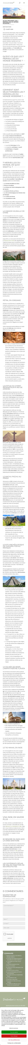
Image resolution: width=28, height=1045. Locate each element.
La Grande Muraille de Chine (13, 964)
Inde (16, 850)
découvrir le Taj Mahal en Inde (13, 826)
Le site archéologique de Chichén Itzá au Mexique (14, 972)
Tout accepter (14, 1032)
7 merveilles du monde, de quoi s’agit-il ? (14, 962)
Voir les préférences (14, 1040)
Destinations (7, 27)
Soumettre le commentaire (16, 944)
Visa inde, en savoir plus (12, 979)
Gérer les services (13, 1028)
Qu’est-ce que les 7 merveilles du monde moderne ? (14, 956)
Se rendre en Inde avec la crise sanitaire (14, 981)
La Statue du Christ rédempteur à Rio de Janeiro (15, 968)
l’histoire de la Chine (9, 240)
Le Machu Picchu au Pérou (13, 970)
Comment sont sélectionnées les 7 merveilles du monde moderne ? (14, 959)
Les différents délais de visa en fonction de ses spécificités (14, 984)
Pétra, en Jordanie (11, 965)
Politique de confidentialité (14, 1043)
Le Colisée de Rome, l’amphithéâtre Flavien (15, 975)
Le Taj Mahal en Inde (11, 977)
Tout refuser (14, 1036)
